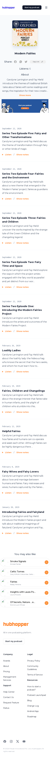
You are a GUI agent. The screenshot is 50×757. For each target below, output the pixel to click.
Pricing (6, 671)
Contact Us (8, 697)
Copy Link (36, 61)
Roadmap (31, 716)
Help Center (9, 692)
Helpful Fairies (11, 431)
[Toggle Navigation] (46, 7)
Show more (25, 95)
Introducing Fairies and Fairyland (23, 512)
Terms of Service (35, 675)
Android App (33, 711)
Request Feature (11, 702)
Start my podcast (32, 7)
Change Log (33, 706)
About (6, 666)
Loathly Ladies (11, 350)
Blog (29, 700)
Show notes (22, 154)
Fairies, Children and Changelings (23, 390)
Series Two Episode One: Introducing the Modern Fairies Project (22, 310)
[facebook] (15, 61)
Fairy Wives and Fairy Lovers (20, 471)
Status (6, 708)
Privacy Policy (33, 661)
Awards (6, 661)
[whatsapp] (20, 61)
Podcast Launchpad (36, 695)
